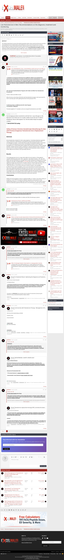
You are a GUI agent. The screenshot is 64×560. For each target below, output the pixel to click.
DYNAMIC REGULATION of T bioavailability (33, 56)
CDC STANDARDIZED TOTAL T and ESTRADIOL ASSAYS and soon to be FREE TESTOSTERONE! (31, 68)
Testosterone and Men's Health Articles (14, 492)
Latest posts (51, 145)
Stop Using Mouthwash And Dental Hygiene (56, 245)
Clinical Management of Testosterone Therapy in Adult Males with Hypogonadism (13, 474)
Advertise (62, 551)
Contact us (41, 553)
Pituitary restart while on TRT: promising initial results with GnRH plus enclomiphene (56, 149)
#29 (45, 389)
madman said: (9, 190)
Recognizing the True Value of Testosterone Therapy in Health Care (13, 495)
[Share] (46, 39)
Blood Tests (13, 28)
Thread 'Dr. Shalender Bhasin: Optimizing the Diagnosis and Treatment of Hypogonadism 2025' (34, 277)
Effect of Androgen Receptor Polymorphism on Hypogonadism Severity (26, 263)
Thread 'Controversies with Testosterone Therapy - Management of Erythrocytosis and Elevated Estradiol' (36, 308)
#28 (45, 339)
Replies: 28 (9, 38)
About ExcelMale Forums (27, 542)
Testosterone (30, 28)
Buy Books (43, 17)
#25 (45, 247)
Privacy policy (52, 553)
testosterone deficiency (8, 29)
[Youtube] (47, 538)
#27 (45, 305)
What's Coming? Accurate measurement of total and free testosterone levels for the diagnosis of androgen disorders (36, 217)
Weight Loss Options (54, 297)
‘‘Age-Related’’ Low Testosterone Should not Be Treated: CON (12, 489)
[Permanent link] (11, 121)
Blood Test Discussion (54, 204)
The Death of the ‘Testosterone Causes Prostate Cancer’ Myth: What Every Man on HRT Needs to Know (56, 209)
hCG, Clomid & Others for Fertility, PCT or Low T (55, 155)
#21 (45, 66)
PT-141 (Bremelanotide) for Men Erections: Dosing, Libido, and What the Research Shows (56, 254)
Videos (19, 17)
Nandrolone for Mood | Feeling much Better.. (21, 200)
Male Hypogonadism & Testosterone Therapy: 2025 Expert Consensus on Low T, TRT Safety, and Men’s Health (13, 502)
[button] (5, 17)
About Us (53, 551)
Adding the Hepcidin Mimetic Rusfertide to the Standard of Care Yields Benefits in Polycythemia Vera (55, 183)
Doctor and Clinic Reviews (55, 242)
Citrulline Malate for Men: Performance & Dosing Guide (55, 264)
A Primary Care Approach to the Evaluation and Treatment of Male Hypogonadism (56, 272)
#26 (45, 274)
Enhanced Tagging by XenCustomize (32, 557)
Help (57, 553)
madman (3, 28)
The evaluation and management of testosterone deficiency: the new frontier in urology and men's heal (13, 482)
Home (2, 17)
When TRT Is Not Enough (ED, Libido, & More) (55, 178)
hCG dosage (25, 161)
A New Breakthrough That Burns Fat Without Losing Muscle (56, 292)
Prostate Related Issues (54, 215)
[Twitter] (45, 538)
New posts (3, 20)
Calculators (29, 17)
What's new (13, 17)
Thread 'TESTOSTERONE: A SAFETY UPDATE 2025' (22, 357)
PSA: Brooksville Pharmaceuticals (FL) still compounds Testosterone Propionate (55, 228)
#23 (45, 188)
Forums (8, 17)
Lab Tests (24, 17)
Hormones (18, 28)
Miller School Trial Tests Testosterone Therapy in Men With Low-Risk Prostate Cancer (56, 219)
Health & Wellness (53, 189)
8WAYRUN (37, 558)
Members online (52, 300)
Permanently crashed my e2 (56, 157)
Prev (3, 64)
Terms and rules (46, 553)
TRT (46, 28)
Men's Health (24, 28)
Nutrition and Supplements (55, 268)
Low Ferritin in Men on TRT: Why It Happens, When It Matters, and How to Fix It (56, 165)
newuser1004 (50, 302)
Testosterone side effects (39, 28)
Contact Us (57, 551)
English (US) (4, 553)
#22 (45, 114)
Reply (45, 110)
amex (55, 302)
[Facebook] (42, 538)
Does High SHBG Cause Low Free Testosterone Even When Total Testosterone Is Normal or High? (56, 199)
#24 (45, 215)
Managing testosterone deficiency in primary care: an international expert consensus (56, 282)
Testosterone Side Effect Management (54, 162)
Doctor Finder (36, 17)
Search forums (8, 20)
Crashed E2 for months (55, 191)
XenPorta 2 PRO (27, 558)
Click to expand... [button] (24, 52)
